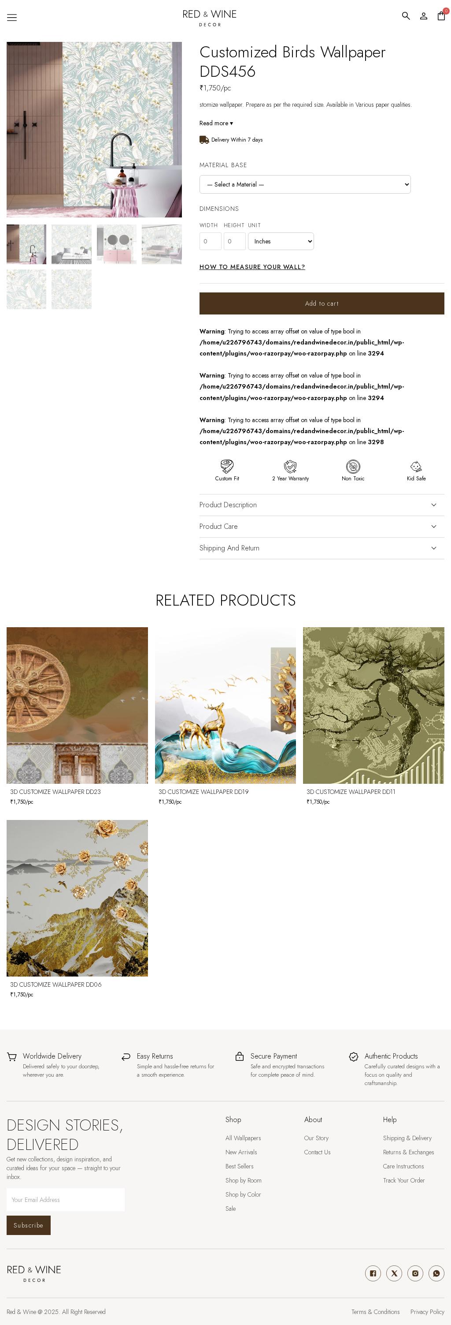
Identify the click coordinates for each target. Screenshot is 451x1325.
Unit (254, 225)
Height (234, 225)
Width (209, 225)
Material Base (224, 165)
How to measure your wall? (253, 266)
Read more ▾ (216, 123)
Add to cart (322, 303)
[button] (11, 18)
